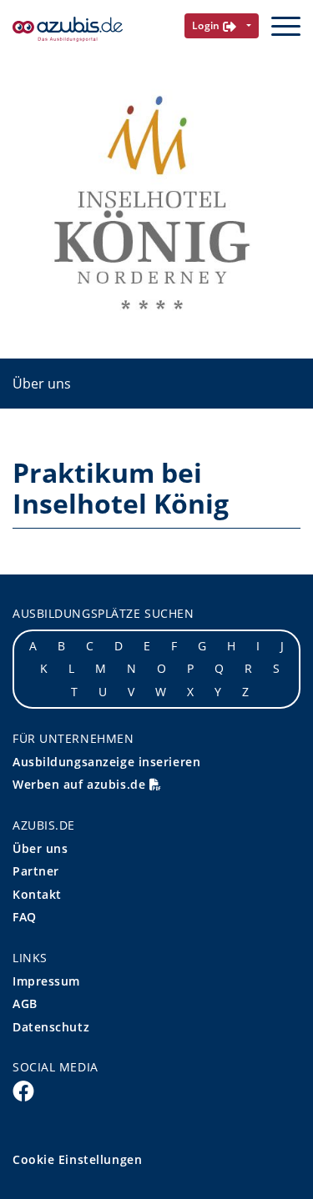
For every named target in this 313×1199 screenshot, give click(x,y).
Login (208, 25)
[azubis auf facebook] (23, 1090)
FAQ (25, 917)
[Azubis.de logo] (68, 30)
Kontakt (37, 894)
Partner (36, 871)
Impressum (46, 981)
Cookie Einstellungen (77, 1159)
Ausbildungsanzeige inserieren (106, 762)
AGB (25, 1003)
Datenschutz (51, 1027)
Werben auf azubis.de (81, 784)
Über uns (42, 383)
